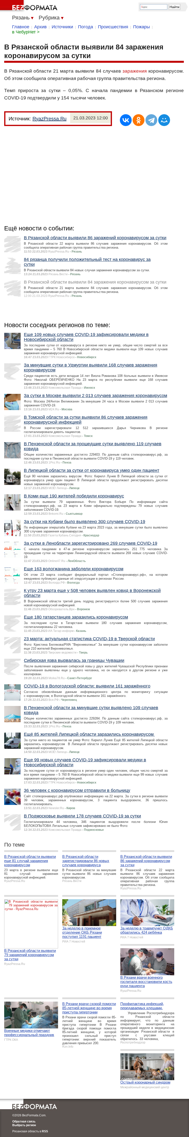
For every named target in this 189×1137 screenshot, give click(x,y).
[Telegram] (151, 120)
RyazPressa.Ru (49, 118)
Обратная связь (23, 1121)
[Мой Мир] (164, 120)
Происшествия (113, 26)
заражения (135, 71)
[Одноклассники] (138, 120)
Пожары (141, 26)
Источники (62, 26)
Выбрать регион (24, 1125)
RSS (45, 1131)
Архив (40, 26)
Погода (85, 26)
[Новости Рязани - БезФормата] (29, 6)
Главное (20, 26)
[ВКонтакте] (126, 120)
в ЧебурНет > (26, 32)
